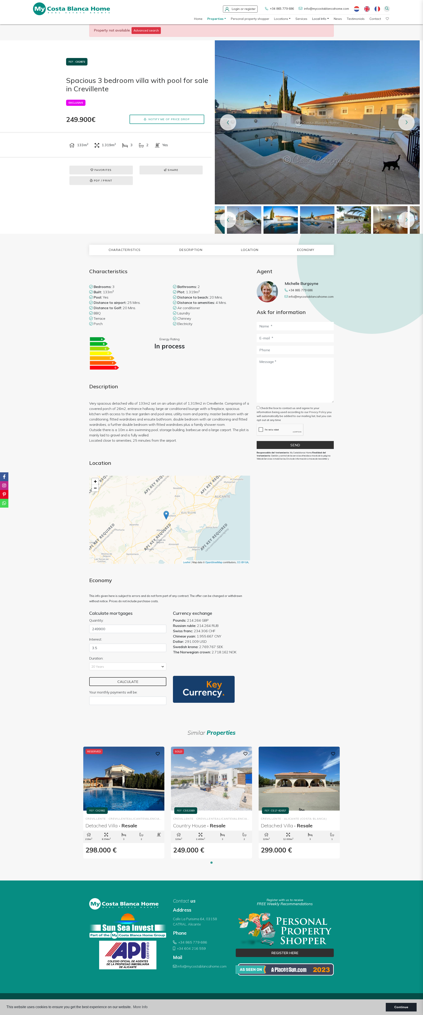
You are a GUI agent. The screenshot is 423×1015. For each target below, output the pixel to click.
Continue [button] (401, 1007)
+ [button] (95, 481)
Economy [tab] (306, 250)
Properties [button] (215, 19)
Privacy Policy (318, 412)
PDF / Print (102, 180)
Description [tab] (190, 250)
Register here (284, 953)
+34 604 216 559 (191, 948)
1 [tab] (211, 863)
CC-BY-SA (242, 562)
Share (172, 170)
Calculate (127, 681)
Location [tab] (249, 250)
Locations (281, 19)
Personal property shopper (250, 19)
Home (198, 19)
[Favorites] (157, 753)
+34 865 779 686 (281, 9)
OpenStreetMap (213, 562)
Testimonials (356, 19)
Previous (228, 122)
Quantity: (96, 620)
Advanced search (146, 30)
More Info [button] (140, 1007)
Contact (375, 19)
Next (406, 122)
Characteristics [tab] (125, 250)
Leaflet (186, 562)
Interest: (95, 639)
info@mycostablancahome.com (326, 9)
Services (301, 19)
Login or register (243, 9)
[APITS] (285, 969)
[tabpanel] (123, 802)
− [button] (95, 488)
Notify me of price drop (169, 119)
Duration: (96, 658)
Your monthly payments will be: (113, 692)
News (338, 19)
